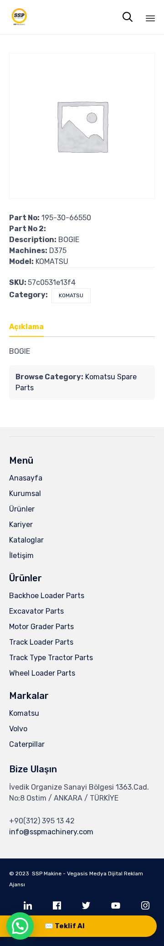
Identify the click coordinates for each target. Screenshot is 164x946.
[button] (20, 926)
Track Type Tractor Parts (51, 657)
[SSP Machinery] (19, 17)
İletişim (21, 555)
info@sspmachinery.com (51, 831)
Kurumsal (25, 493)
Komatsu (24, 713)
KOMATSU (71, 295)
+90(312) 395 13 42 (42, 821)
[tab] (31, 327)
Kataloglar (26, 540)
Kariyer (21, 524)
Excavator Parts (36, 611)
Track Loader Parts (41, 642)
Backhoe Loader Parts (46, 595)
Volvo (18, 728)
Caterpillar (27, 744)
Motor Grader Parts (41, 626)
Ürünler (22, 509)
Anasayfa (25, 478)
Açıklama (26, 326)
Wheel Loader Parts (42, 673)
